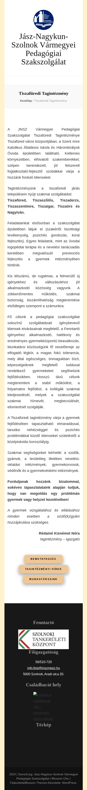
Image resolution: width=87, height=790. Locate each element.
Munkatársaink (43, 579)
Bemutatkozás (43, 559)
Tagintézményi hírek (43, 569)
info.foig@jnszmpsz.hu (43, 668)
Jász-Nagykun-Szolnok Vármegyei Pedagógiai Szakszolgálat (43, 49)
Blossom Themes (36, 782)
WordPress (69, 782)
